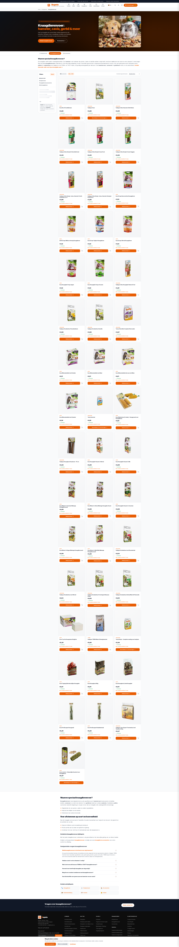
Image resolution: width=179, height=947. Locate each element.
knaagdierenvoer (79, 840)
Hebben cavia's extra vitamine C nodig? (73, 860)
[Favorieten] (121, 5)
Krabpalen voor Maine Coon (86, 924)
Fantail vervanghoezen (117, 934)
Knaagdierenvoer (116, 921)
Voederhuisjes (99, 924)
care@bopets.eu (51, 925)
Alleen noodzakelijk (62, 944)
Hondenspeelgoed (69, 930)
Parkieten (98, 919)
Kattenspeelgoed (84, 933)
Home (39, 9)
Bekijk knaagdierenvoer (46, 40)
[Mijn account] (118, 5)
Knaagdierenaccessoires (45, 82)
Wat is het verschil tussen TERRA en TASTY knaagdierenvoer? (79, 864)
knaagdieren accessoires (102, 840)
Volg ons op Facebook (43, 927)
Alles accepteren (50, 944)
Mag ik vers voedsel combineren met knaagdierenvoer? (77, 872)
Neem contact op (127, 905)
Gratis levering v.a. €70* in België (67, 1)
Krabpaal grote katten (85, 921)
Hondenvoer (67, 926)
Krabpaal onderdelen (85, 926)
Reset (52, 74)
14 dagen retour (131, 928)
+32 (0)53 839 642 (42, 925)
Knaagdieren (44, 9)
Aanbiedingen (130, 930)
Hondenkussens (68, 921)
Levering (129, 926)
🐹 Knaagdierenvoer (55, 53)
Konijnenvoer (42, 80)
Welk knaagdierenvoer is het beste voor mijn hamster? (77, 850)
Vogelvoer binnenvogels (101, 921)
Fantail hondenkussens (117, 932)
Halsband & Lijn (68, 933)
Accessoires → (61, 40)
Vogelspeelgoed (100, 930)
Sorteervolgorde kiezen (121, 73)
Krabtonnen (83, 928)
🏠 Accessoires (66, 53)
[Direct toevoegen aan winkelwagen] (82, 118)
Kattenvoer (82, 935)
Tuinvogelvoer (99, 928)
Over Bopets (130, 921)
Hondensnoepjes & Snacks (71, 928)
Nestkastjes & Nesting (101, 926)
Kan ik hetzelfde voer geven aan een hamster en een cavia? (78, 876)
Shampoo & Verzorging (70, 935)
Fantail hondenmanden (70, 924)
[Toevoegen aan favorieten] (83, 80)
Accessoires (114, 924)
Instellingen (73, 944)
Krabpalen (82, 919)
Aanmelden (58, 935)
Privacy (129, 933)
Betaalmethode (130, 924)
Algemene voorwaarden (133, 935)
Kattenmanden (83, 930)
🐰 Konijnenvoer (43, 53)
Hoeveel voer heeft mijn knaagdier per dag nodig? (76, 868)
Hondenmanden (68, 919)
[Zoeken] (115, 5)
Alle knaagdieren (43, 85)
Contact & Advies (131, 919)
